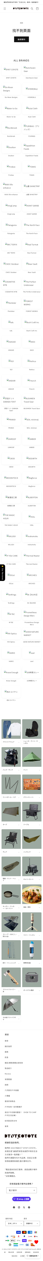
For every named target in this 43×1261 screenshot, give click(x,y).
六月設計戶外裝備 (12, 1090)
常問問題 (8, 1079)
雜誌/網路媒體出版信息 (14, 1063)
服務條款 (28, 1252)
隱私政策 (11, 1252)
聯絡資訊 (14, 1256)
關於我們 (8, 1046)
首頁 (6, 1126)
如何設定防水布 (11, 1121)
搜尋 (6, 1041)
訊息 (6, 1057)
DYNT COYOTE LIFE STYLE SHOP (18, 1249)
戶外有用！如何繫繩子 (13, 1107)
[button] (4, 8)
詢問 (6, 1085)
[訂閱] (34, 1190)
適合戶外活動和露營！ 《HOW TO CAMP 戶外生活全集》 (20, 1113)
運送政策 (36, 1252)
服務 (6, 1052)
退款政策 (19, 1252)
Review (8, 1073)
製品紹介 (8, 1068)
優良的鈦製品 (10, 1101)
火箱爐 (7, 1095)
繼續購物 (21, 39)
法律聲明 (23, 1256)
